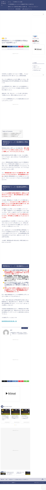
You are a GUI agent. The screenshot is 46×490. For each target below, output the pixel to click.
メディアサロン (3, 3)
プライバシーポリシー (33, 6)
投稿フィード (36, 67)
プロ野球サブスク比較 (17, 1)
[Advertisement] (15, 24)
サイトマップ (11, 9)
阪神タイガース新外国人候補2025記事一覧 (17, 6)
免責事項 (13, 482)
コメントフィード (37, 68)
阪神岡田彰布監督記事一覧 (9, 321)
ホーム (9, 1)
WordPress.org (37, 70)
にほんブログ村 (35, 38)
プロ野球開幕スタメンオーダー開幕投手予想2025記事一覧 (21, 4)
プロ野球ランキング (35, 43)
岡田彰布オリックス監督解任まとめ (10, 136)
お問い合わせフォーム (27, 9)
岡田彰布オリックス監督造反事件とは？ (11, 134)
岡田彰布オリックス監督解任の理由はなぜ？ (12, 133)
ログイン (35, 65)
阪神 (3, 38)
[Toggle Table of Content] (20, 132)
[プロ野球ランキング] (38, 41)
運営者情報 (18, 9)
